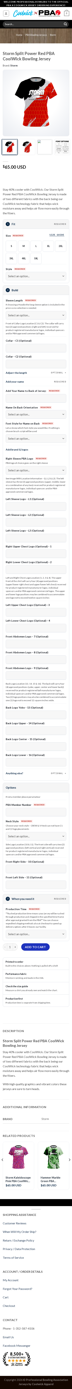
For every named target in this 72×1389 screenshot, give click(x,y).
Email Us (8, 1337)
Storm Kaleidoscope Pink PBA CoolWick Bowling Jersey (18, 1179)
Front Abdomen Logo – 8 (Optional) (27, 652)
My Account (10, 1280)
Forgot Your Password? (17, 1288)
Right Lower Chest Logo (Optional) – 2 (29, 562)
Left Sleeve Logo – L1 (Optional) (25, 499)
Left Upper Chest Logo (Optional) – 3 (28, 605)
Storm (53, 34)
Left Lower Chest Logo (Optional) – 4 (28, 620)
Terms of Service (13, 1257)
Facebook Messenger (16, 1345)
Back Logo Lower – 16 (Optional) (25, 755)
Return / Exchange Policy (18, 1240)
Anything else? (34, 773)
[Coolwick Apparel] (36, 13)
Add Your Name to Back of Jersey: (26, 390)
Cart (5, 1297)
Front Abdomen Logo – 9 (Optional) (27, 668)
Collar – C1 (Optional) (18, 340)
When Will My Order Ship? (19, 1231)
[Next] (63, 103)
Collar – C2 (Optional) (18, 356)
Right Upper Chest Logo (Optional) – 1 (29, 546)
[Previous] (9, 103)
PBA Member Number (19, 804)
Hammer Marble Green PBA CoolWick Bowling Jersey (52, 1179)
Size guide (56, 235)
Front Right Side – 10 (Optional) (25, 861)
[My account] (6, 13)
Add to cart (35, 947)
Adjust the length (34, 372)
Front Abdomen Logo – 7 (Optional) (27, 636)
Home (19, 34)
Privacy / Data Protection (19, 1249)
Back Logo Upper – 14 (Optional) (25, 723)
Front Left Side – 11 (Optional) (24, 877)
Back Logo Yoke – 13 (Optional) (24, 707)
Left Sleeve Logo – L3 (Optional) (25, 530)
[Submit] (65, 24)
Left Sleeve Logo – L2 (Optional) (25, 514)
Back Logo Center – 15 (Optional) (25, 739)
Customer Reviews (14, 1223)
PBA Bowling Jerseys (36, 34)
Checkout (9, 1305)
